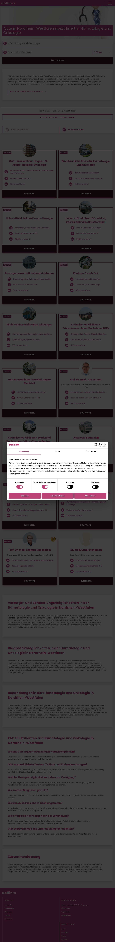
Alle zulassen (90, 496)
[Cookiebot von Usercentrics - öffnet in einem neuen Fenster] (96, 445)
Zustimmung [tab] (24, 451)
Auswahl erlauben (57, 496)
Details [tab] (57, 451)
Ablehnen (24, 496)
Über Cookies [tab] (91, 451)
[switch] (45, 487)
